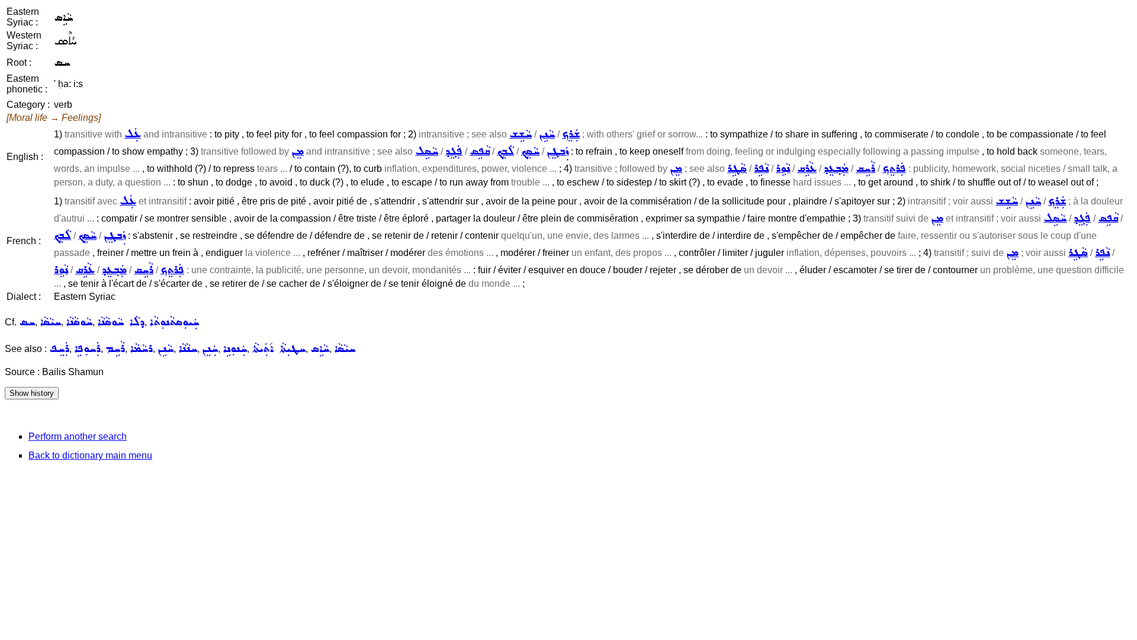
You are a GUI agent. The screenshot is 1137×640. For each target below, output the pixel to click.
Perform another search (77, 436)
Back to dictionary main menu (90, 455)
